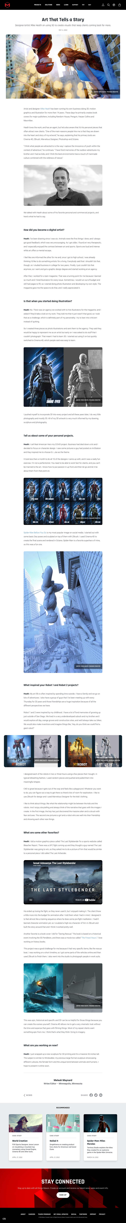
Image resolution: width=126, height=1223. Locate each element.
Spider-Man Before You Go (35, 532)
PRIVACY (102, 1214)
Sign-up (63, 1195)
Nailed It (54, 1140)
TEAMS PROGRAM (44, 1214)
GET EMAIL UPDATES (61, 1214)
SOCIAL (73, 1214)
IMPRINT (93, 1214)
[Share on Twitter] (96, 1095)
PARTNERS (83, 1214)
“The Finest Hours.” (89, 938)
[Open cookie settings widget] (4, 1219)
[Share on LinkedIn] (100, 1095)
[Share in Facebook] (91, 1095)
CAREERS (31, 1214)
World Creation (20, 1140)
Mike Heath (45, 109)
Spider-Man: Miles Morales (96, 1142)
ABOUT (23, 1214)
